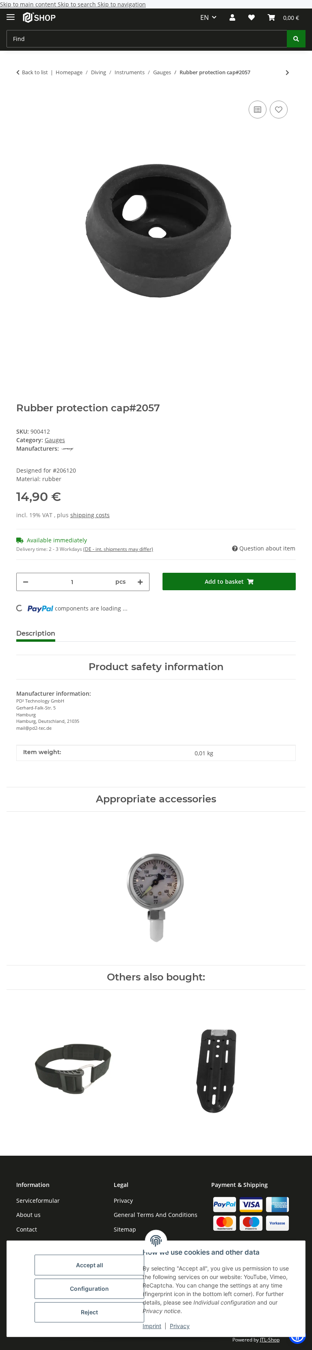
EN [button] (204, 17)
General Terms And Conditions (155, 1215)
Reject (89, 1312)
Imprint (152, 1325)
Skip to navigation (122, 4)
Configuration (89, 1288)
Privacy (180, 1325)
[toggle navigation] (10, 14)
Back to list (35, 72)
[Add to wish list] (279, 109)
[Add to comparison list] (257, 109)
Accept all (89, 1265)
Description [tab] (35, 633)
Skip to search (78, 4)
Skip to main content (29, 4)
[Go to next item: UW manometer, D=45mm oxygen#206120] (287, 72)
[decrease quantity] (26, 582)
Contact (26, 1229)
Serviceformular (38, 1200)
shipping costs (90, 515)
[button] (232, 17)
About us (28, 1215)
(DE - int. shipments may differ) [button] (118, 549)
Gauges (55, 440)
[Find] (296, 38)
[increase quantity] (140, 582)
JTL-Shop (270, 1339)
